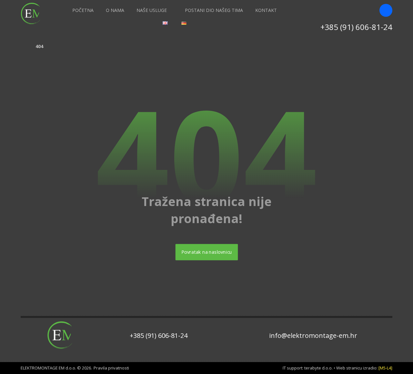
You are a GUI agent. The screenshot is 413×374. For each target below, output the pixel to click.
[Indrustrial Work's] (32, 14)
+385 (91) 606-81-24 (158, 335)
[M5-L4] (385, 368)
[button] (385, 10)
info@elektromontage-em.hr (313, 335)
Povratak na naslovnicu (206, 252)
